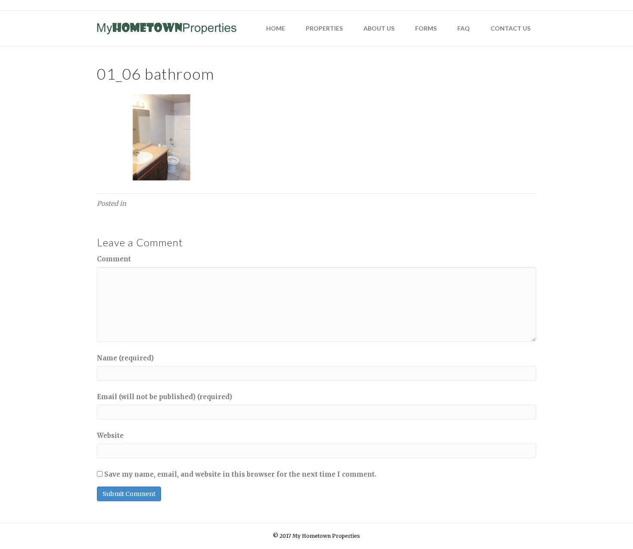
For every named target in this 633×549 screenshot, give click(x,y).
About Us (378, 28)
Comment (114, 259)
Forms (426, 28)
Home (275, 28)
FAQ (463, 28)
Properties (324, 28)
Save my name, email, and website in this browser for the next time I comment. (240, 474)
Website (110, 435)
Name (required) (125, 358)
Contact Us (510, 28)
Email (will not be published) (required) (164, 397)
